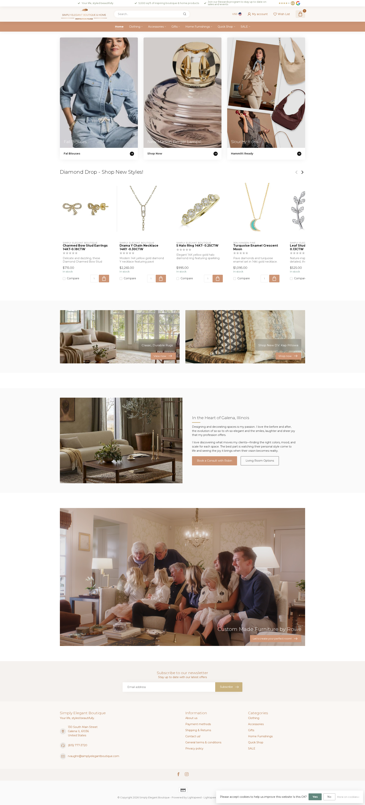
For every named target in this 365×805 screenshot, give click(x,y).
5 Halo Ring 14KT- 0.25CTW (197, 245)
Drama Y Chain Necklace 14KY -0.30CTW (139, 247)
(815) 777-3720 (77, 745)
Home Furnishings (197, 26)
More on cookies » (348, 796)
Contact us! (192, 736)
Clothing (134, 26)
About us (191, 718)
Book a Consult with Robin (214, 460)
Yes (315, 797)
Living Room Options (260, 460)
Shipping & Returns (198, 730)
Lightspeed (194, 797)
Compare (73, 278)
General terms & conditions (203, 742)
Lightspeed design (215, 797)
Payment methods (198, 724)
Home (119, 26)
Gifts (174, 26)
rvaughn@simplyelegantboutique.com (93, 756)
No (329, 797)
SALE (244, 26)
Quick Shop (225, 26)
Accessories (156, 26)
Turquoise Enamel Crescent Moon (255, 247)
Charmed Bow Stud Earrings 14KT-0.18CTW (85, 247)
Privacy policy (194, 748)
